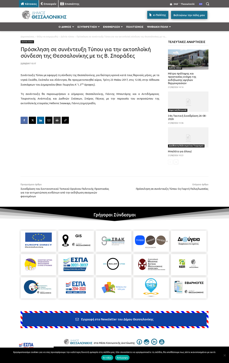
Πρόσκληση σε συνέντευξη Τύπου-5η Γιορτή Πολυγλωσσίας (172, 188)
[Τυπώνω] (57, 120)
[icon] (139, 343)
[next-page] (176, 162)
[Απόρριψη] (224, 355)
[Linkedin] (40, 120)
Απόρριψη (122, 357)
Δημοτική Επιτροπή (177, 110)
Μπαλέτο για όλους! (180, 151)
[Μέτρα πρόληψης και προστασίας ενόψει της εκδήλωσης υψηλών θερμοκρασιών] (188, 59)
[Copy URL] (65, 120)
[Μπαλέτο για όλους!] (188, 137)
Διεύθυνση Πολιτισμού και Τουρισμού (186, 146)
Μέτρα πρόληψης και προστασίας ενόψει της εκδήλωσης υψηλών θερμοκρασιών (182, 78)
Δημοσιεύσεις (27, 36)
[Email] (48, 120)
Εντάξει (107, 357)
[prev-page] (170, 162)
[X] (32, 120)
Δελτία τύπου (67, 36)
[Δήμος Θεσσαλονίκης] (48, 15)
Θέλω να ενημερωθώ (47, 36)
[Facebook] (24, 120)
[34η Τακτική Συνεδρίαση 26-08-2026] (188, 101)
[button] (207, 3)
